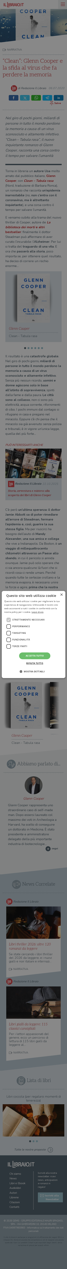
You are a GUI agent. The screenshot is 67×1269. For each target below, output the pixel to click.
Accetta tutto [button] (35, 655)
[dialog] (33, 634)
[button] (33, 671)
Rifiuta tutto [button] (34, 663)
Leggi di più (38, 612)
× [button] (61, 594)
